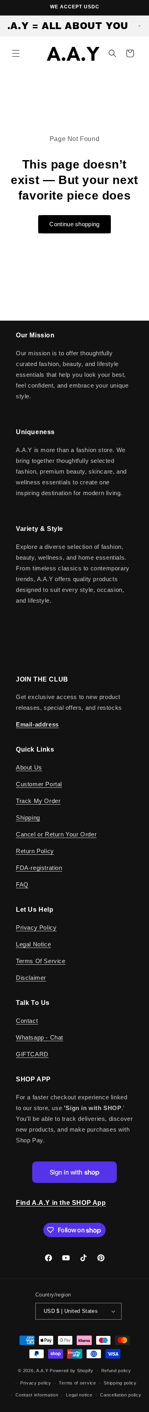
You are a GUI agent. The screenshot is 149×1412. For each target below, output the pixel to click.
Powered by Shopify (71, 1370)
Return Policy (35, 851)
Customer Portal (39, 784)
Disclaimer (31, 977)
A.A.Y (43, 1370)
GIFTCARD (32, 1054)
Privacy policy (35, 1383)
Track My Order (38, 800)
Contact (27, 1020)
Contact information (36, 1394)
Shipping (28, 817)
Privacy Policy (36, 927)
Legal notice (79, 1394)
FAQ (22, 884)
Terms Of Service (41, 961)
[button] (16, 53)
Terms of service (77, 1383)
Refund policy (116, 1370)
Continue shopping (74, 224)
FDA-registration (39, 867)
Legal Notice (33, 944)
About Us (29, 767)
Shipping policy (120, 1383)
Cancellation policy (120, 1394)
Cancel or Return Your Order (56, 834)
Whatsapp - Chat (39, 1037)
